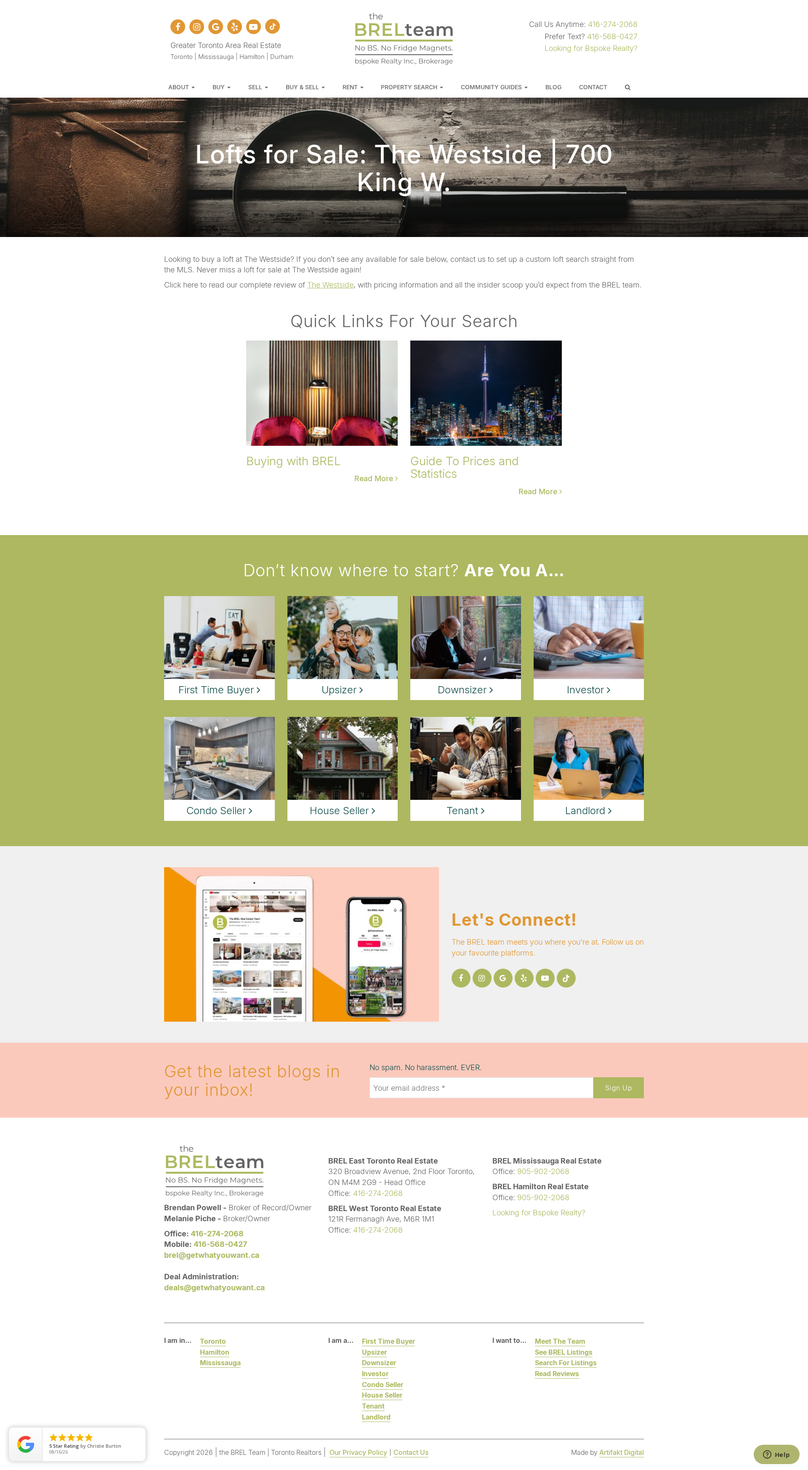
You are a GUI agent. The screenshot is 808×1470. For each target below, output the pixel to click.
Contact (593, 87)
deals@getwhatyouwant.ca (214, 1287)
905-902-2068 (543, 1171)
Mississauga (220, 1362)
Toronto (213, 1341)
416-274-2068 (613, 24)
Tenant (373, 1406)
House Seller (382, 1395)
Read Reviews (557, 1373)
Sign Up (618, 1087)
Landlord (376, 1417)
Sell (256, 87)
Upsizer (374, 1352)
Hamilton (214, 1352)
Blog (553, 87)
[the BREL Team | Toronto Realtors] (404, 37)
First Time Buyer (388, 1341)
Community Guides (492, 87)
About (179, 87)
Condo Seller (382, 1384)
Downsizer (379, 1362)
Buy (219, 87)
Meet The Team (560, 1341)
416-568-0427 (612, 36)
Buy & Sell (303, 87)
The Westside (330, 284)
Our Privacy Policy (358, 1452)
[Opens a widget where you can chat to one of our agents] (776, 1455)
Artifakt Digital (621, 1452)
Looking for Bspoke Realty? (591, 48)
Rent (351, 87)
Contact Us (410, 1452)
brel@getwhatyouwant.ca (211, 1254)
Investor (375, 1373)
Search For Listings (566, 1362)
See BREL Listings (564, 1352)
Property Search (410, 87)
